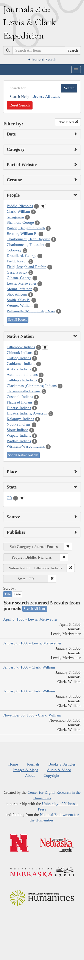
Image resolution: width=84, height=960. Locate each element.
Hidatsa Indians (19, 408)
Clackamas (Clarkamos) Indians (32, 386)
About (30, 775)
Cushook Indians (20, 396)
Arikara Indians (19, 369)
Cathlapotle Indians (22, 380)
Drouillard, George (21, 255)
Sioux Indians (17, 430)
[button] (68, 546)
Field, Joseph (17, 261)
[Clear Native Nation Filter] (45, 347)
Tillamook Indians (21, 347)
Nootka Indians (19, 424)
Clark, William (18, 211)
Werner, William (20, 305)
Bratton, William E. (22, 233)
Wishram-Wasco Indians (26, 446)
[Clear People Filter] (43, 206)
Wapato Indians (19, 435)
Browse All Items (46, 96)
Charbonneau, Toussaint (25, 244)
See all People (17, 319)
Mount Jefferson (19, 289)
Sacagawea (15, 217)
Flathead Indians (20, 402)
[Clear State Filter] (22, 498)
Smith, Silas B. (18, 300)
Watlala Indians (19, 441)
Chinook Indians (20, 352)
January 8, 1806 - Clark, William (29, 691)
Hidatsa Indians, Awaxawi (27, 413)
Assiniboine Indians (22, 374)
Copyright (51, 775)
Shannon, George (20, 222)
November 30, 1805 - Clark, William (32, 715)
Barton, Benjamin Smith (26, 228)
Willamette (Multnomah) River (31, 311)
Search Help (19, 96)
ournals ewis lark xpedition (29, 22)
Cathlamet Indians (21, 363)
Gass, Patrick (17, 272)
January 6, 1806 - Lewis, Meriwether (32, 643)
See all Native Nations (23, 455)
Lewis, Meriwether (21, 283)
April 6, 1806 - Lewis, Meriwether (30, 619)
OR (9, 498)
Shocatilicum (17, 294)
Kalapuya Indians (20, 419)
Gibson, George (19, 278)
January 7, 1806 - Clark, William (29, 667)
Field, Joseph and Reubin (26, 267)
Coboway (14, 250)
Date (17, 594)
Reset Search (19, 105)
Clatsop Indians (19, 358)
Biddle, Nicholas (20, 206)
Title (8, 594)
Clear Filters (66, 122)
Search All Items (35, 608)
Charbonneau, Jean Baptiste (28, 239)
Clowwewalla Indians (23, 391)
